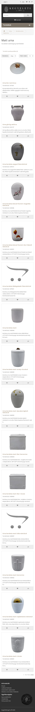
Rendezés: (5, 56)
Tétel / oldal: (23, 56)
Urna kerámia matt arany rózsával (15, 369)
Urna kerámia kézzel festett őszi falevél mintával (17, 246)
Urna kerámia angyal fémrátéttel (15, 164)
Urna (10, 31)
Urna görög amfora (10, 124)
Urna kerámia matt (10, 328)
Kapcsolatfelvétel (6, 697)
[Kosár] (29, 2)
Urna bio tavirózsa (9, 83)
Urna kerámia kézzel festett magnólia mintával (16, 204)
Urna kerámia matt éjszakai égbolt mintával (15, 412)
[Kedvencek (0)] (26, 2)
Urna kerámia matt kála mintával (15, 533)
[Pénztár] (32, 2)
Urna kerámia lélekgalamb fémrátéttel (17, 286)
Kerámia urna (19, 31)
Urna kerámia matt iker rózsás (14, 494)
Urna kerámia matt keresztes (13, 575)
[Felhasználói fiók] (24, 2)
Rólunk (3, 686)
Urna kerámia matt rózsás (12, 656)
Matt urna (6, 33)
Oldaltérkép (4, 699)
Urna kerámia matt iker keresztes (15, 454)
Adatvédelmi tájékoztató (8, 690)
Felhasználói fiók (6, 701)
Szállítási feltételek (6, 688)
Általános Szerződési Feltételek (9, 692)
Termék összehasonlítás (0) (10, 51)
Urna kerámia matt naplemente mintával (17, 617)
